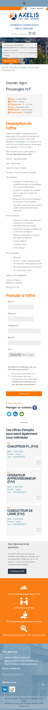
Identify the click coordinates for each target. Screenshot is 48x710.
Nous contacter (20, 34)
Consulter (17, 571)
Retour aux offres (15, 403)
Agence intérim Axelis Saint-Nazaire (22, 661)
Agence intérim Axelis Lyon (17, 657)
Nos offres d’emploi (18, 67)
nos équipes (20, 142)
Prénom (12, 313)
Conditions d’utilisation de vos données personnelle (22, 368)
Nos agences (9, 651)
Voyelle (34, 703)
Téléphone (13, 325)
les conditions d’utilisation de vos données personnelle (24, 381)
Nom (10, 302)
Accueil (5, 67)
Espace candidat (36, 8)
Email (11, 337)
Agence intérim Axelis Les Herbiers (21, 664)
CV (10, 349)
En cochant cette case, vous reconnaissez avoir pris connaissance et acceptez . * (24, 379)
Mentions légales (11, 699)
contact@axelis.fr (13, 674)
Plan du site (23, 699)
